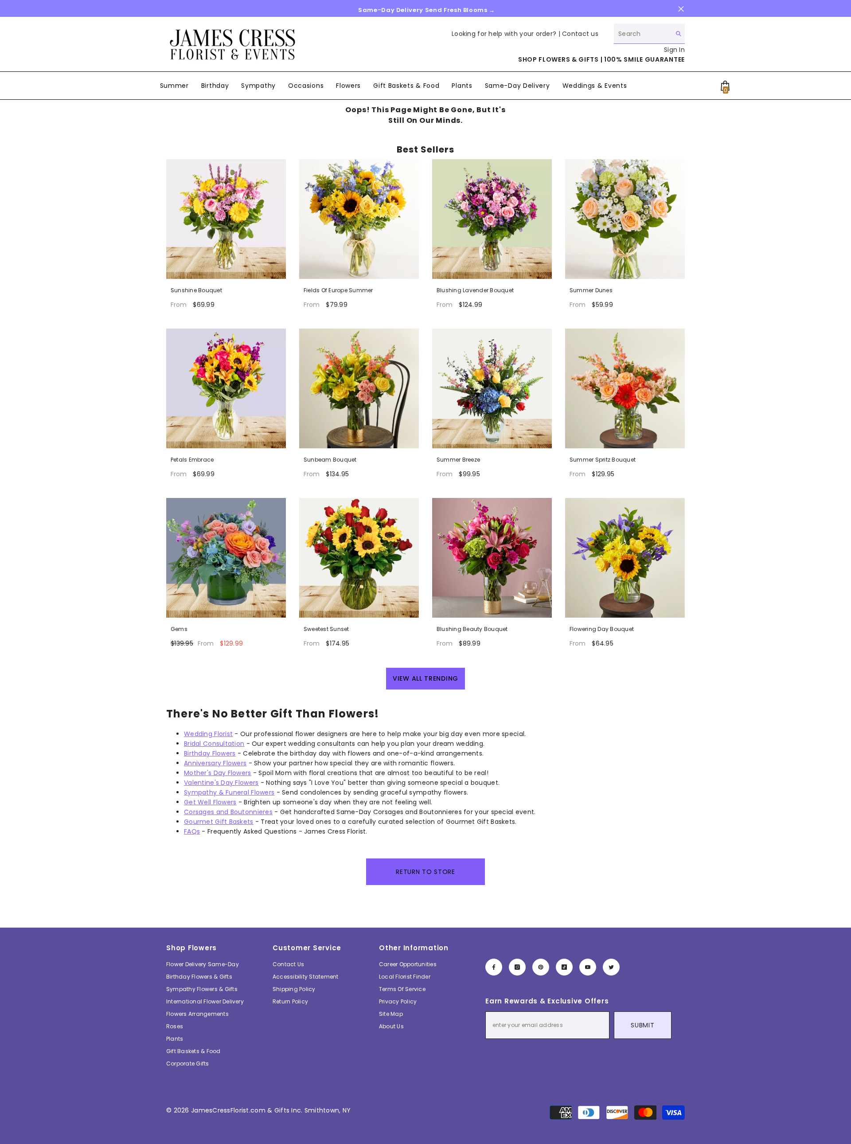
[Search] (649, 34)
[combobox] (642, 33)
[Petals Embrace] (226, 388)
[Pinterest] (540, 967)
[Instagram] (517, 967)
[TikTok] (564, 967)
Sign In (674, 49)
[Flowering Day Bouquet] (625, 558)
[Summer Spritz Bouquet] (625, 388)
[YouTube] (587, 967)
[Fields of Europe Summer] (359, 219)
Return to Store (425, 871)
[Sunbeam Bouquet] (359, 388)
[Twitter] (611, 967)
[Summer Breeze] (492, 388)
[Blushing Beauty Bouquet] (492, 558)
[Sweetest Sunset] (359, 558)
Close (681, 9)
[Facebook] (493, 967)
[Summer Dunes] (625, 219)
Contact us (580, 33)
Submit (642, 1025)
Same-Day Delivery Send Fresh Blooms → (426, 10)
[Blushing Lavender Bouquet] (492, 219)
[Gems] (226, 558)
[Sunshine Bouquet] (226, 219)
